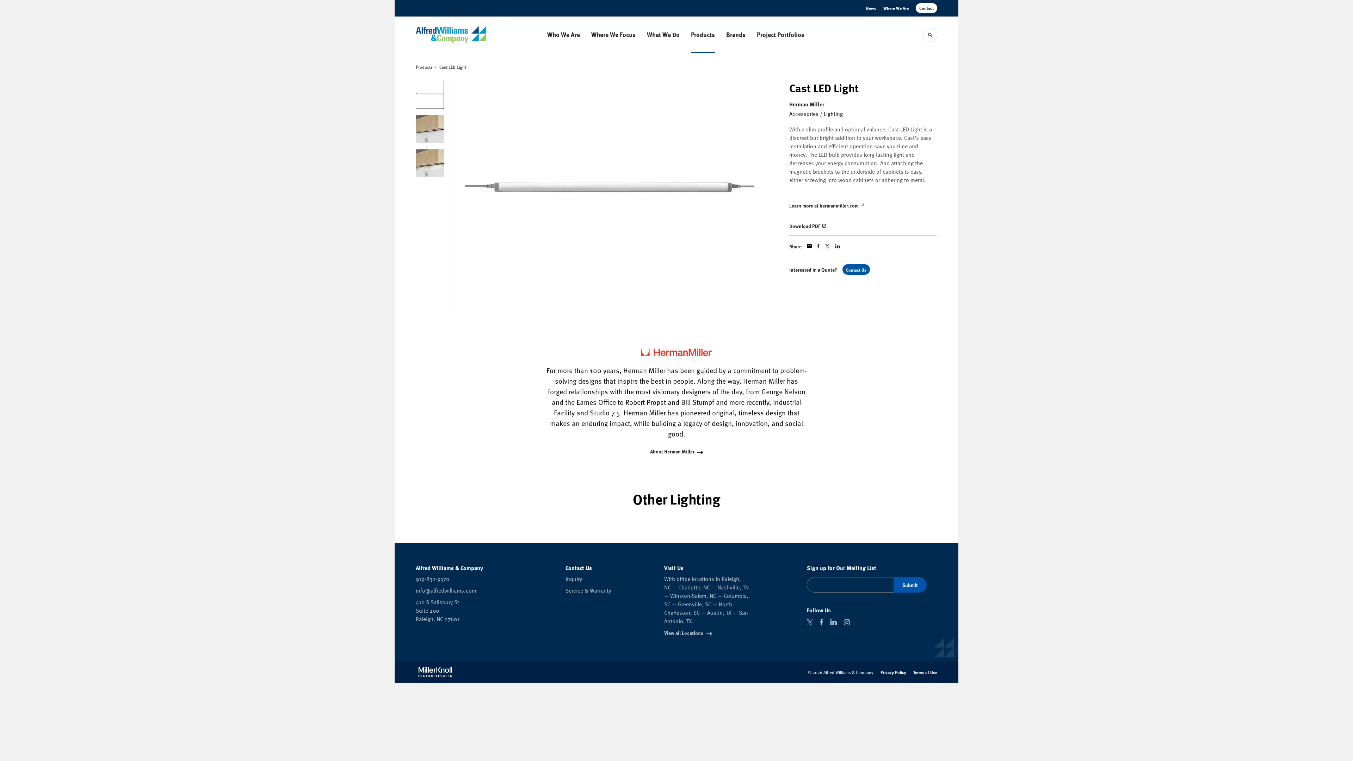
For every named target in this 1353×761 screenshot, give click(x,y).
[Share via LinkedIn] (837, 246)
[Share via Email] (809, 246)
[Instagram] (847, 622)
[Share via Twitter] (827, 246)
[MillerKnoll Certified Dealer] (435, 672)
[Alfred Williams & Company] (451, 34)
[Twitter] (810, 622)
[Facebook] (821, 622)
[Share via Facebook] (818, 246)
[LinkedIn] (833, 622)
